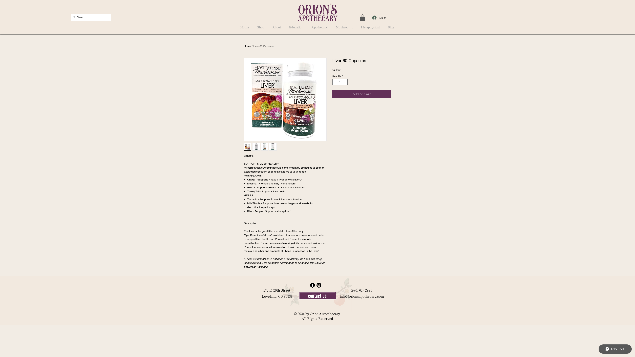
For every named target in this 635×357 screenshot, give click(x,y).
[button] (362, 17)
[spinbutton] (340, 82)
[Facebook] (312, 285)
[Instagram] (319, 285)
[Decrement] (335, 82)
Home (247, 46)
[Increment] (345, 82)
